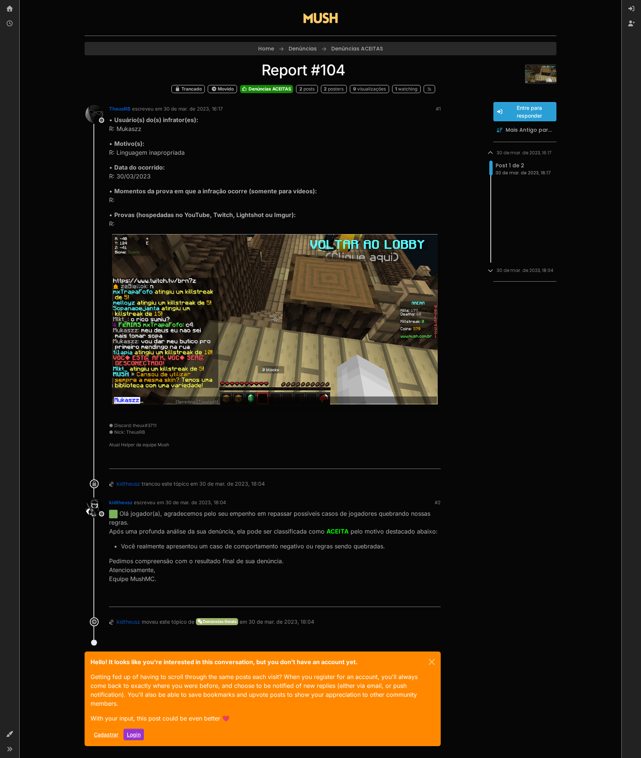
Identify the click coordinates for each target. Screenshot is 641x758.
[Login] (631, 9)
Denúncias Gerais (219, 621)
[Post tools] (434, 460)
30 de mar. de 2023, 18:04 (195, 502)
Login (134, 734)
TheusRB (120, 109)
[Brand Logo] (320, 18)
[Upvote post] (409, 460)
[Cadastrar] (631, 24)
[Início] (9, 9)
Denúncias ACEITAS (269, 89)
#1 (438, 109)
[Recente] (9, 24)
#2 (438, 502)
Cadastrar (106, 734)
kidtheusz (128, 483)
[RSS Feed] (429, 89)
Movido (225, 89)
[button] (9, 734)
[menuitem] (631, 9)
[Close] (432, 662)
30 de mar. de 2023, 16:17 (193, 109)
